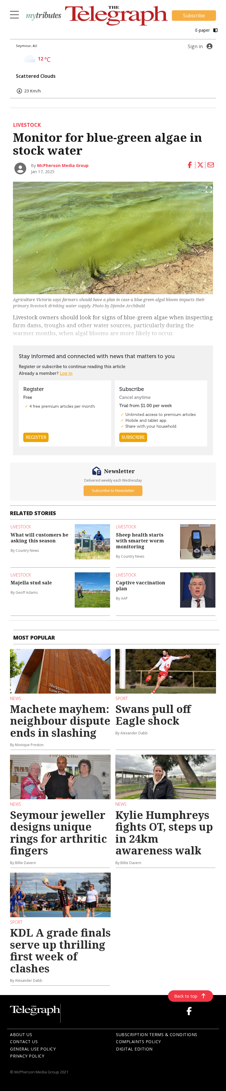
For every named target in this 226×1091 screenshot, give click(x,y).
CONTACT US (24, 1041)
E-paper (203, 30)
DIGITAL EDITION (134, 1049)
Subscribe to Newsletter (113, 490)
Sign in (195, 46)
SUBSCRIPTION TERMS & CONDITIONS (156, 1034)
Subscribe (194, 15)
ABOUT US (21, 1034)
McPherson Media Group (63, 165)
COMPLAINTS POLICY (138, 1041)
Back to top (185, 996)
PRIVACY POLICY (27, 1056)
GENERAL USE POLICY (33, 1049)
